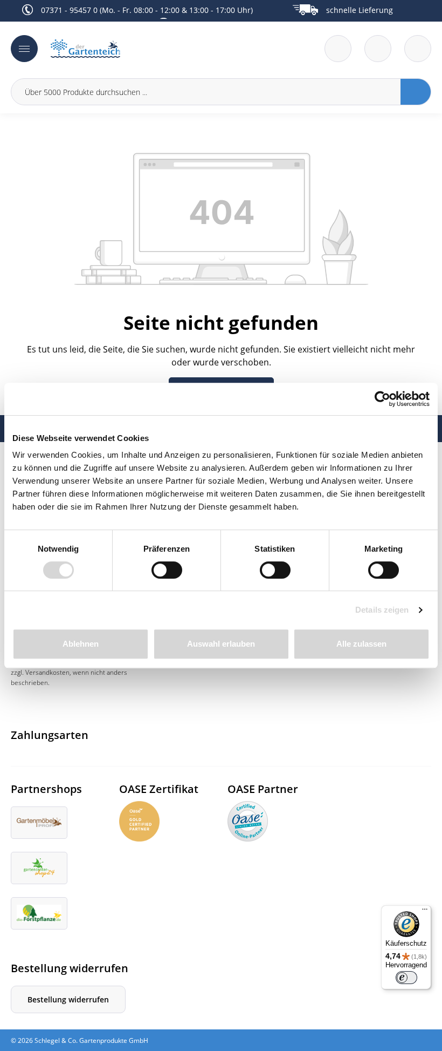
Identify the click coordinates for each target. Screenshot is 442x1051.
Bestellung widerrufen (68, 999)
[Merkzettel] (337, 48)
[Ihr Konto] (417, 48)
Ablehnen (81, 643)
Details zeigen (382, 609)
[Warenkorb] (377, 48)
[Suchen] (415, 91)
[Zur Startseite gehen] (133, 48)
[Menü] (24, 48)
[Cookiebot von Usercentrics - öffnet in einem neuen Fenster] (382, 399)
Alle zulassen (361, 643)
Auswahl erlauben (221, 643)
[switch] (166, 570)
